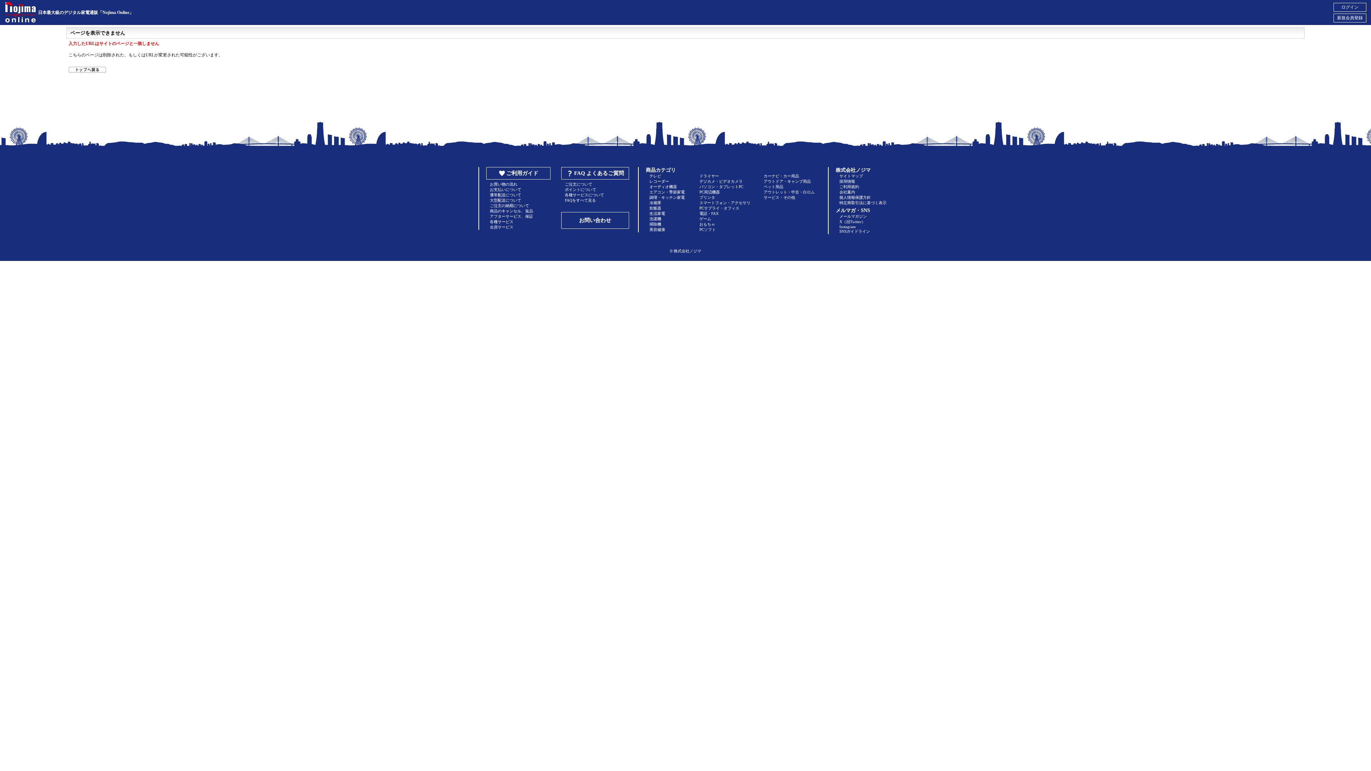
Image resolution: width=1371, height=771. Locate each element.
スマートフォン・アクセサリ (724, 203)
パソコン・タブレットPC (721, 187)
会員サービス (501, 227)
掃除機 (655, 224)
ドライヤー (709, 176)
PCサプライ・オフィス (719, 208)
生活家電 (657, 213)
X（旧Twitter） (852, 222)
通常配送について (505, 195)
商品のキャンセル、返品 (511, 211)
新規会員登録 (1350, 17)
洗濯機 (655, 219)
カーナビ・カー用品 (781, 176)
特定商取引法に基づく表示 (863, 203)
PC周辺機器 (709, 192)
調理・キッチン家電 (667, 197)
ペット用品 (773, 187)
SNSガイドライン (854, 231)
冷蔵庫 (655, 203)
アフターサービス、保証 (511, 216)
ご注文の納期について (509, 205)
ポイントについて (580, 189)
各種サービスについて (584, 195)
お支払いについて (505, 189)
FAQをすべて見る (580, 200)
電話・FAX (709, 213)
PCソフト (707, 229)
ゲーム (705, 219)
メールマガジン (853, 216)
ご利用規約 (849, 187)
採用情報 (847, 181)
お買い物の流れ (503, 184)
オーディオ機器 (663, 187)
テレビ (655, 176)
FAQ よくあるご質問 (599, 173)
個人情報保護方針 (855, 197)
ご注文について (578, 184)
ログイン (1350, 7)
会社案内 (847, 192)
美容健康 (657, 229)
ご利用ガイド (522, 173)
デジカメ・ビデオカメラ (721, 181)
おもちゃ (707, 224)
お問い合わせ (595, 220)
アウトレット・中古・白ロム (789, 192)
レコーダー (659, 181)
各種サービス (501, 222)
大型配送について (505, 200)
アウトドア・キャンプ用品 (787, 181)
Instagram (847, 227)
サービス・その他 (779, 197)
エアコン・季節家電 (667, 192)
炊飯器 (655, 208)
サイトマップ (851, 176)
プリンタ (707, 197)
